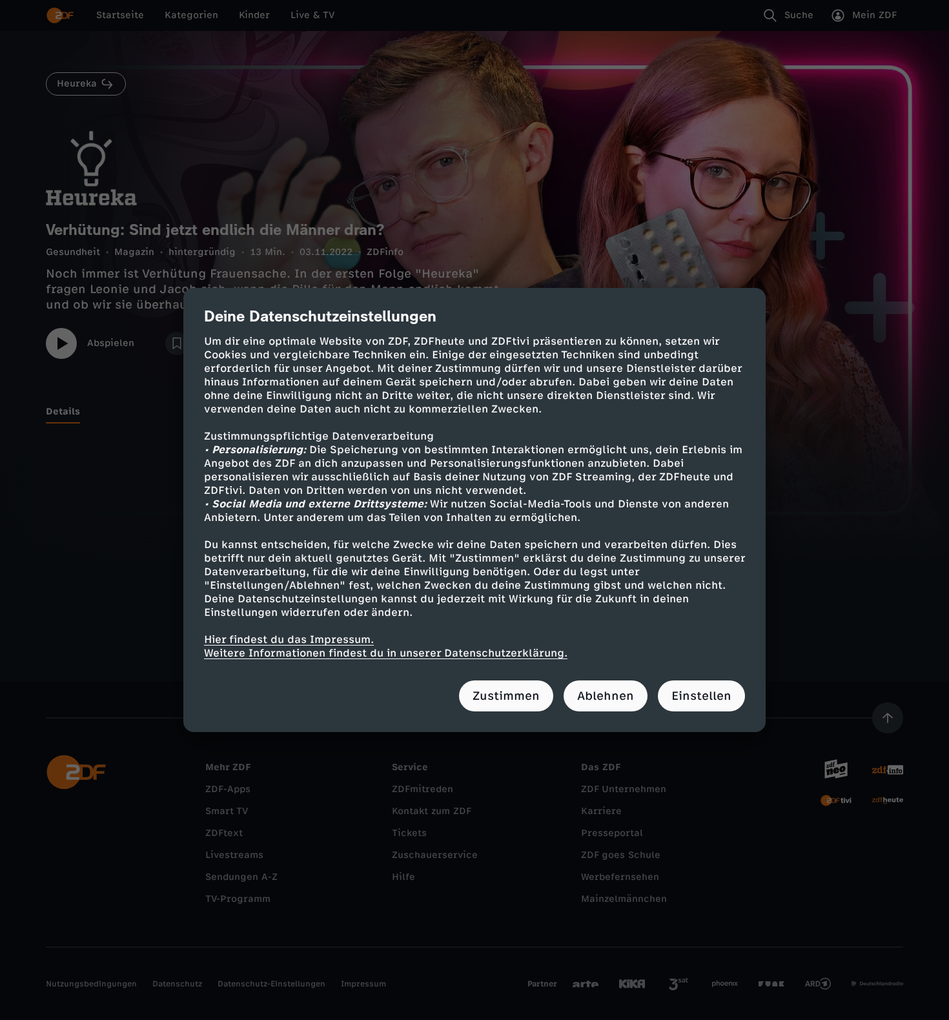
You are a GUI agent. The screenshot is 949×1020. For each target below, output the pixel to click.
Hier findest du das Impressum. (289, 639)
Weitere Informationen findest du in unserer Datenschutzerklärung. (385, 653)
